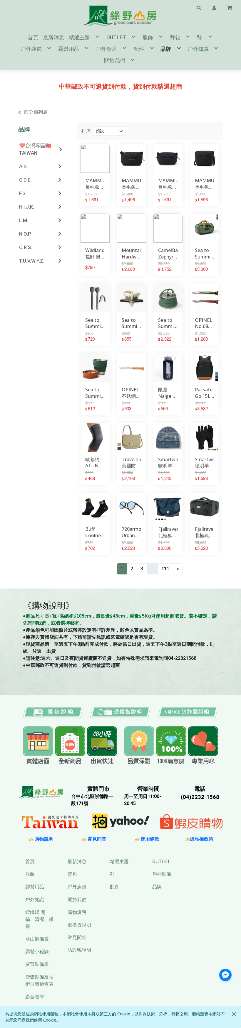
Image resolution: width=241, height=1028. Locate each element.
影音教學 (34, 997)
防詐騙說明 (79, 950)
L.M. (23, 220)
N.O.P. (25, 234)
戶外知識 (34, 899)
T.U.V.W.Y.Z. (31, 261)
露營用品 (34, 887)
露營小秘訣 (37, 951)
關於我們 (77, 899)
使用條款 (149, 839)
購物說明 (43, 839)
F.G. (23, 193)
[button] (199, 7)
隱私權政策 (201, 839)
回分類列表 (36, 112)
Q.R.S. (25, 247)
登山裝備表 (37, 939)
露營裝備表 (37, 964)
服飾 (30, 874)
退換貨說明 (79, 925)
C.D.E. (25, 180)
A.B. (23, 166)
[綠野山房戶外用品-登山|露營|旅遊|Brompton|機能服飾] (120, 15)
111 (165, 569)
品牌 (24, 129)
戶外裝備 (161, 874)
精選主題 (119, 861)
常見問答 (96, 839)
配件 (114, 887)
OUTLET (161, 861)
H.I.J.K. (26, 207)
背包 (72, 874)
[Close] (234, 1014)
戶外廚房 (77, 887)
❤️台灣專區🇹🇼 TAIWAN (35, 149)
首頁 (30, 861)
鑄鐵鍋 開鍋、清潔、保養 (39, 919)
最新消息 (77, 861)
